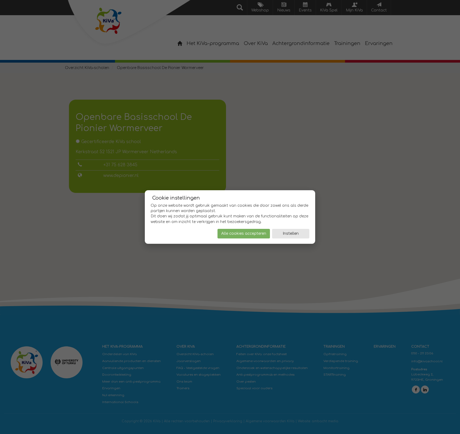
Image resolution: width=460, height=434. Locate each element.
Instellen (291, 234)
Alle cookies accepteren (243, 234)
